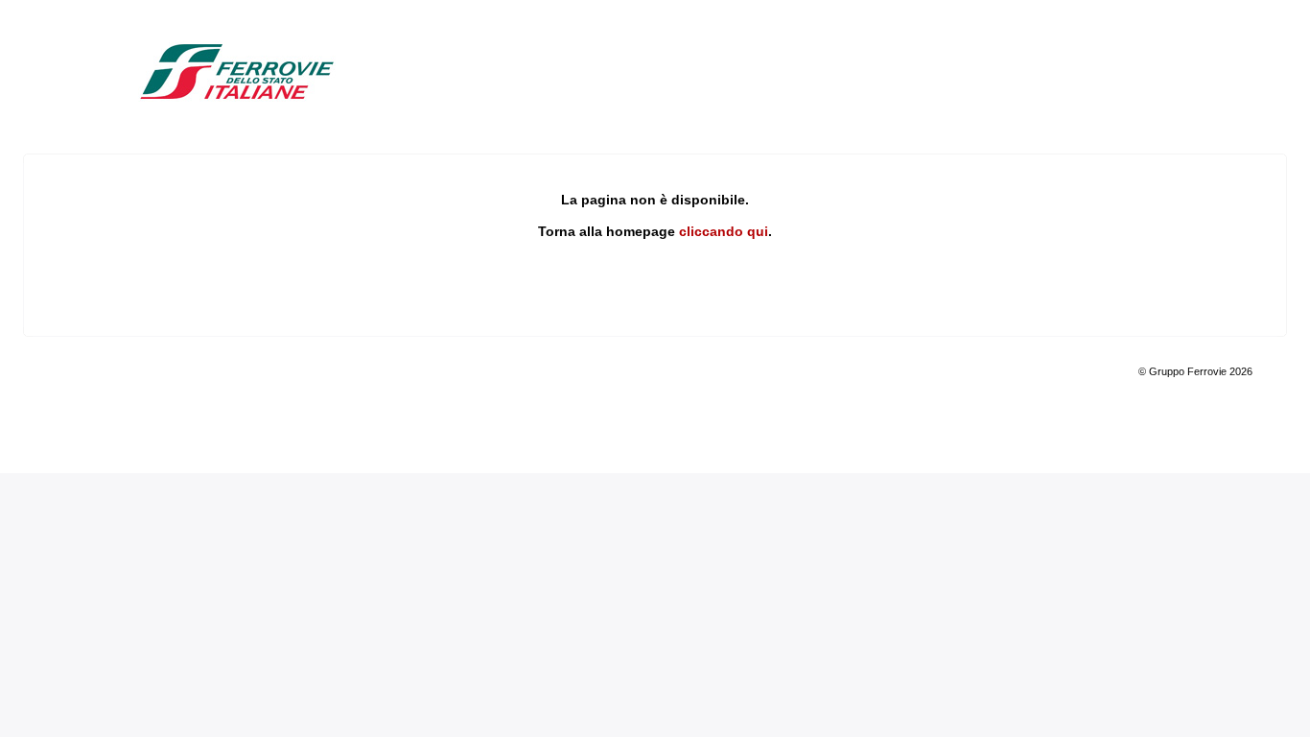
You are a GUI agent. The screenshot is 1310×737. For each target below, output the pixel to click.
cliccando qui (723, 232)
